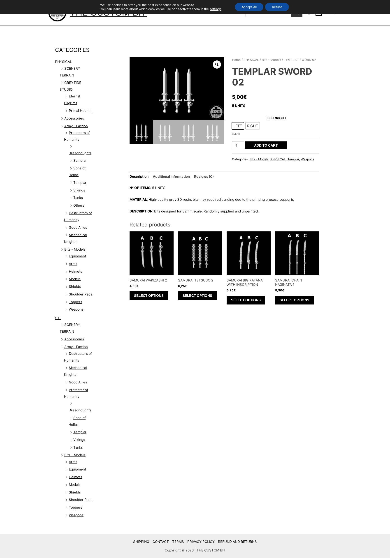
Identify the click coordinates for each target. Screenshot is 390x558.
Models (75, 279)
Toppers (75, 302)
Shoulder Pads (80, 294)
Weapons (76, 309)
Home (236, 60)
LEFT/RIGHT (276, 118)
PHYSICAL (63, 62)
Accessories (74, 118)
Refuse (277, 7)
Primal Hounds (80, 110)
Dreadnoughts (80, 153)
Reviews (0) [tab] (204, 176)
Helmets (75, 271)
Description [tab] (139, 176)
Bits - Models (75, 249)
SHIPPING (141, 542)
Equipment (77, 256)
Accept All (249, 7)
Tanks (78, 198)
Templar (79, 182)
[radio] (238, 125)
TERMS (178, 542)
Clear (236, 133)
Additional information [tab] (171, 176)
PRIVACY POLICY (201, 542)
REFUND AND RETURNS (237, 542)
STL (58, 318)
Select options (149, 295)
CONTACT (161, 542)
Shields (75, 286)
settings (215, 9)
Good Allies (78, 227)
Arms (73, 264)
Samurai (79, 160)
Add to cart (266, 145)
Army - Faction (76, 126)
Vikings (79, 190)
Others (78, 205)
